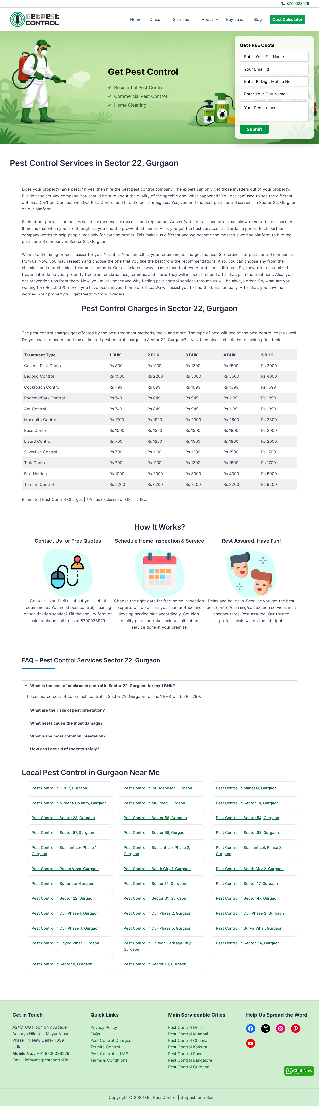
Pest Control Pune (185, 1053)
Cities (154, 19)
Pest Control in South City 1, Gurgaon (157, 868)
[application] (162, 19)
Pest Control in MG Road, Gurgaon (154, 803)
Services (181, 19)
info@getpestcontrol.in (46, 1059)
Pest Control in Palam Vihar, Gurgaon (65, 868)
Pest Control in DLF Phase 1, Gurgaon (65, 913)
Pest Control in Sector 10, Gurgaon (155, 964)
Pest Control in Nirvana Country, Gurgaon (69, 803)
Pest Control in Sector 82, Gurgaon (247, 832)
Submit (254, 129)
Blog (257, 19)
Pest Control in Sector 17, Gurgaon (247, 883)
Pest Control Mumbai (188, 1034)
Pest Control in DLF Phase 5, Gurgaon (157, 928)
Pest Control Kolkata (187, 1046)
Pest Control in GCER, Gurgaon (59, 788)
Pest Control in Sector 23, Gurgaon (63, 817)
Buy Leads (235, 19)
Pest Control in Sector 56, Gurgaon (155, 817)
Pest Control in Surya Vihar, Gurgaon (249, 928)
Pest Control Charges (110, 1040)
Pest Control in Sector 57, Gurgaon (63, 832)
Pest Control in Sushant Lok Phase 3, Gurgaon (249, 850)
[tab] (159, 691)
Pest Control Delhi (185, 1027)
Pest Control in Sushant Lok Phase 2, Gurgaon (157, 850)
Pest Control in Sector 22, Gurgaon (63, 898)
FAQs (95, 1034)
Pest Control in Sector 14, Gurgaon (247, 803)
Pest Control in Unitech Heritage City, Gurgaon (158, 946)
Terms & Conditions (108, 1060)
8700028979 (297, 3)
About (207, 19)
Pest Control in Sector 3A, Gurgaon (248, 943)
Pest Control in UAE (109, 1053)
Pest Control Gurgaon (188, 1066)
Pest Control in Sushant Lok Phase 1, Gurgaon (64, 850)
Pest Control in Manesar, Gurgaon (246, 788)
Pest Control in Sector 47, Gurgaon (247, 898)
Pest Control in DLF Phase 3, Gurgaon (250, 913)
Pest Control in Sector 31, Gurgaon (155, 898)
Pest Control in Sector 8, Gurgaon (62, 964)
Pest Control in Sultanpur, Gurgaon (63, 883)
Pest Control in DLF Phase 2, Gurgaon (157, 913)
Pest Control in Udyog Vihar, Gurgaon (65, 943)
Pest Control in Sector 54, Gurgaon (247, 817)
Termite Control (105, 1046)
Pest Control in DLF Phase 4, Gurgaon (66, 928)
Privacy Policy (103, 1027)
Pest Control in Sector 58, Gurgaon (155, 832)
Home (135, 19)
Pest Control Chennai (188, 1040)
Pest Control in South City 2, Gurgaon (250, 868)
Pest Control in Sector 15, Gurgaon (155, 883)
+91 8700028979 (53, 1053)
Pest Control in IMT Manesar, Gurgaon (158, 788)
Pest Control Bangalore (190, 1060)
